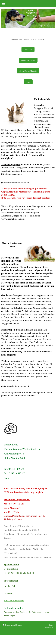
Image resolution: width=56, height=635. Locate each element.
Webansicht (49, 627)
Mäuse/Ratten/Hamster (28, 71)
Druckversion (10, 625)
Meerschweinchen (28, 60)
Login (51, 625)
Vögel (28, 81)
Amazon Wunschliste (14, 600)
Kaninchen (28, 49)
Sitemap (19, 625)
